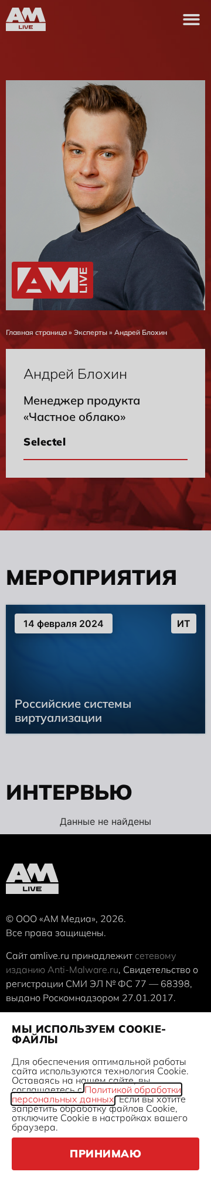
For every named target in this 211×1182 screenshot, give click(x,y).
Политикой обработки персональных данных (96, 1094)
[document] (105, 591)
